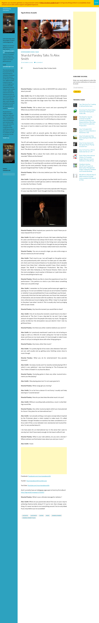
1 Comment (39, 62)
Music (33, 52)
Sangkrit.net (11, 108)
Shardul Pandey (56, 515)
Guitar (41, 515)
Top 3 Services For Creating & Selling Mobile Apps (87, 105)
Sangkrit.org (6, 138)
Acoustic (25, 515)
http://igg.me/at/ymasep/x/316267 (32, 492)
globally (19, 3)
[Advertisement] (44, 460)
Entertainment (26, 52)
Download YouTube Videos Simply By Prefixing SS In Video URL (87, 111)
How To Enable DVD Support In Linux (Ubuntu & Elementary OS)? (87, 130)
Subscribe (77, 91)
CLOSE (96, 2)
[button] (39, 219)
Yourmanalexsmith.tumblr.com (36, 481)
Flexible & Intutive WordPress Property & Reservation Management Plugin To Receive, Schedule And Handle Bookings (87, 167)
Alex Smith (34, 515)
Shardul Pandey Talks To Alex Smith (40, 57)
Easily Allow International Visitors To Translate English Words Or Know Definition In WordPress (87, 158)
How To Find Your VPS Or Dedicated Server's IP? (87, 150)
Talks (37, 52)
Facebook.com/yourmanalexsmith (39, 476)
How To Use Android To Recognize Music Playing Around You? (86, 144)
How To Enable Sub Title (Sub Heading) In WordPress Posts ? (87, 137)
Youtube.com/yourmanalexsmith (38, 485)
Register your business (9, 3)
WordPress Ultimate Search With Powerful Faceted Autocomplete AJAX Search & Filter (87, 177)
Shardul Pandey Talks (29, 517)
